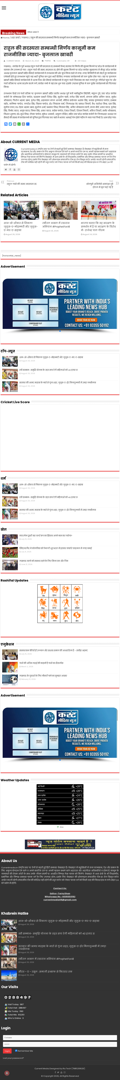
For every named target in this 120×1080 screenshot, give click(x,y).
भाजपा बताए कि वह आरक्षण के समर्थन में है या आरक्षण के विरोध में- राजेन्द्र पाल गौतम (98, 226)
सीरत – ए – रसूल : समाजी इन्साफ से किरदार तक (45, 971)
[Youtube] (61, 1072)
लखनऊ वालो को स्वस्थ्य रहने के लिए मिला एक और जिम (43, 561)
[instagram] (64, 1072)
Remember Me (25, 1050)
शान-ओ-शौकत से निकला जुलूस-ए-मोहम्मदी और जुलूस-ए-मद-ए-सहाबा (21, 226)
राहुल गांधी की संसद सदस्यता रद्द (22, 183)
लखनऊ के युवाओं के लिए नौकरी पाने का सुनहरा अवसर (43, 675)
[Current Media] (60, 11)
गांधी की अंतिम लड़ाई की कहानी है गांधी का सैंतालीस (41, 663)
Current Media (42, 1068)
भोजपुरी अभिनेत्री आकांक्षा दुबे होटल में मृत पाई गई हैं (99, 184)
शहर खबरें (15, 37)
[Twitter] (58, 1072)
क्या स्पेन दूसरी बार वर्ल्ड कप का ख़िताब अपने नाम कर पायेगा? (45, 535)
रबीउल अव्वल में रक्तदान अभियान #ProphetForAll (46, 32)
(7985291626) (78, 1068)
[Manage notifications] (6, 1073)
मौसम (61, 827)
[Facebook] (55, 1072)
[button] (60, 331)
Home (5, 37)
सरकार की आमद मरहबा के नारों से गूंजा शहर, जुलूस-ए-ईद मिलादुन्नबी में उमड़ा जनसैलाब (57, 382)
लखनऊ (25, 37)
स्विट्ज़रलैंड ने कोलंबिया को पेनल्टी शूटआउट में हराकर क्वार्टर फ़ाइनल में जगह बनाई (55, 548)
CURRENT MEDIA (13, 61)
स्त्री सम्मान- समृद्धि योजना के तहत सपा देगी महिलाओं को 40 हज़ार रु (48, 370)
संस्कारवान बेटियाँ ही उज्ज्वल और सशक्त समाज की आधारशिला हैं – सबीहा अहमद (53, 650)
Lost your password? (13, 1058)
